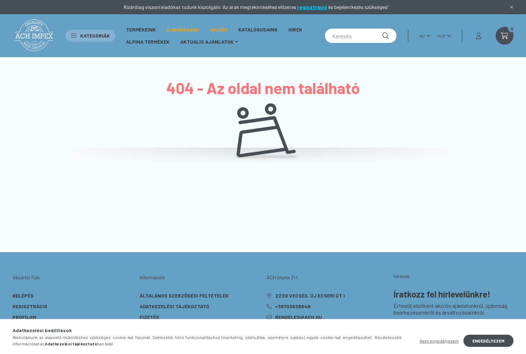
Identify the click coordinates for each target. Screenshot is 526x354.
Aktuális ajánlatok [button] (207, 42)
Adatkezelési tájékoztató (174, 306)
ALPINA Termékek (148, 42)
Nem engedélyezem (439, 340)
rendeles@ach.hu (298, 317)
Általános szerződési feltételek (184, 295)
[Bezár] (511, 7)
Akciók (219, 29)
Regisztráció (30, 306)
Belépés (23, 295)
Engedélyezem (488, 340)
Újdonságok (183, 29)
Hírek (295, 29)
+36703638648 (293, 306)
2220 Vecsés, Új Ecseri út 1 (310, 295)
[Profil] (479, 36)
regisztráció (312, 7)
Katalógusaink (258, 29)
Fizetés (149, 317)
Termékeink (141, 29)
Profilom (24, 317)
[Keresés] (386, 36)
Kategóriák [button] (95, 36)
